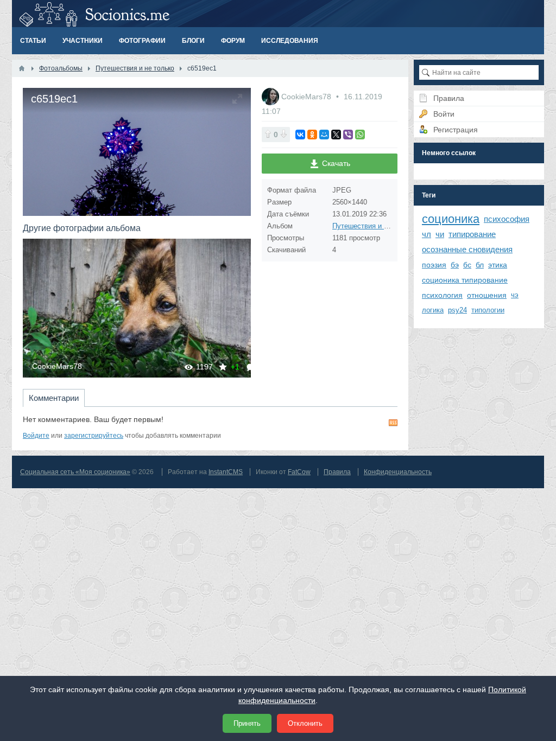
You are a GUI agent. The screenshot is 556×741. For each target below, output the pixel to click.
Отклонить (305, 723)
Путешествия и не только (374, 226)
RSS (393, 422)
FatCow (299, 472)
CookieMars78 (57, 366)
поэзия (434, 264)
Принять (247, 723)
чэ (515, 295)
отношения (487, 295)
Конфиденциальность (398, 472)
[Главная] (21, 68)
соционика (450, 219)
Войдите (36, 435)
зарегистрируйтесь (93, 435)
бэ (455, 264)
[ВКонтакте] (300, 134)
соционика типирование (465, 280)
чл (426, 234)
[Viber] (348, 134)
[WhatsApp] (360, 134)
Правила (337, 472)
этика (497, 264)
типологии (487, 310)
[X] (336, 134)
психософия (506, 218)
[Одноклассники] (312, 134)
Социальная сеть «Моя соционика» (75, 472)
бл (480, 264)
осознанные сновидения (467, 249)
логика (433, 310)
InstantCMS (225, 472)
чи (439, 234)
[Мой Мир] (324, 134)
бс (467, 264)
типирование (472, 234)
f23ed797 (146, 307)
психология (442, 295)
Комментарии (54, 398)
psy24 (457, 310)
